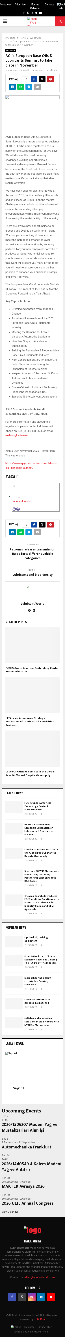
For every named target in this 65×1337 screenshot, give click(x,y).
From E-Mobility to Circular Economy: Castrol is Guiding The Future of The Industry (40, 959)
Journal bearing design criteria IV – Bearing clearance (37, 981)
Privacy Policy (45, 1327)
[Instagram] (32, 1297)
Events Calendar (35, 6)
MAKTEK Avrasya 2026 (23, 1186)
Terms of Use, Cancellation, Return (31, 1331)
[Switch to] (61, 6)
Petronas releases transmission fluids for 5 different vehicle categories (32, 554)
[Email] (14, 509)
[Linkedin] (41, 1297)
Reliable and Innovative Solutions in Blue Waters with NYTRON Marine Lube (41, 1021)
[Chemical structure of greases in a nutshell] (14, 1003)
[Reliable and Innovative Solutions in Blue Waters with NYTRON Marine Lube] (14, 1022)
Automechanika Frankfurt (26, 1147)
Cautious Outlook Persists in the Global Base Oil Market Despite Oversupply (30, 773)
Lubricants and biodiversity (33, 575)
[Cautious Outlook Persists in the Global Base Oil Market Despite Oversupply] (14, 853)
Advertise (20, 4)
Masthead (6, 4)
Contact (49, 4)
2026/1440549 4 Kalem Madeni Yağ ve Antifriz (31, 1166)
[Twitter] (22, 1297)
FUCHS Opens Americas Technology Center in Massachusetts (32, 670)
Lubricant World (21, 70)
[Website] (18, 509)
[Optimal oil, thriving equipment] (14, 941)
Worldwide (10, 51)
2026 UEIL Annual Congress (28, 1203)
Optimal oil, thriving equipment (36, 939)
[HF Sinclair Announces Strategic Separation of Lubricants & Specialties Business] (14, 828)
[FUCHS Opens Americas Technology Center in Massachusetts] (14, 807)
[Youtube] (51, 1297)
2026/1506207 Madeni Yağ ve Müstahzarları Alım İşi (29, 1127)
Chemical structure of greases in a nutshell (37, 1001)
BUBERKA (39, 1319)
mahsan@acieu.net (16, 435)
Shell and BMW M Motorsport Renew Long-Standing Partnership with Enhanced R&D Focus (41, 876)
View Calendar (10, 1211)
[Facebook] (12, 1297)
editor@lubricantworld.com (39, 1277)
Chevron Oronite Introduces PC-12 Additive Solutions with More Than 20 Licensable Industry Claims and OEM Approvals (41, 902)
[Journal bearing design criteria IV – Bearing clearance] (14, 982)
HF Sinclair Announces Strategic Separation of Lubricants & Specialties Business (29, 721)
